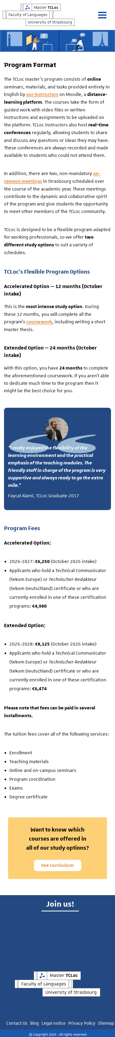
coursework (39, 322)
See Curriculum (57, 865)
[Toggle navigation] (105, 15)
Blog (34, 1023)
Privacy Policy (81, 1023)
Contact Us (17, 1023)
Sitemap (106, 1023)
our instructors (42, 95)
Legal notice (54, 1023)
